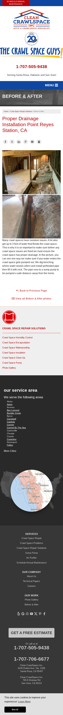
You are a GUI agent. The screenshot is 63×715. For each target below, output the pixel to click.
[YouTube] (31, 614)
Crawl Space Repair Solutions (24, 328)
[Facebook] (44, 614)
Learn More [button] (24, 701)
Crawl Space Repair (32, 538)
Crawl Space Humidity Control (17, 337)
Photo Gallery (9, 367)
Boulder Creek (14, 413)
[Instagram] (27, 614)
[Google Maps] (23, 614)
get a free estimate (31, 633)
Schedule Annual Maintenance (16, 2)
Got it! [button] (15, 709)
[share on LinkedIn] (18, 141)
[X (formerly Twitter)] (36, 614)
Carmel (10, 424)
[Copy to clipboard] (39, 141)
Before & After (32, 604)
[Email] (32, 141)
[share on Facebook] (5, 141)
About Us (31, 576)
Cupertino (11, 439)
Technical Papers (31, 581)
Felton (10, 445)
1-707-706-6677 (31, 659)
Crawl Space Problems (31, 543)
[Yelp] (18, 614)
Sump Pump (31, 553)
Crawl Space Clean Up (13, 357)
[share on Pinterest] (25, 141)
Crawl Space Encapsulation (16, 342)
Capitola (11, 422)
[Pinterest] (40, 614)
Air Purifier (31, 557)
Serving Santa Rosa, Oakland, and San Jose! (31, 75)
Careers (32, 586)
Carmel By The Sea (16, 427)
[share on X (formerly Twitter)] (12, 141)
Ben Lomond (13, 410)
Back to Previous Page (33, 290)
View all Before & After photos (33, 298)
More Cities (10, 451)
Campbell (11, 419)
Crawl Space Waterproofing (16, 347)
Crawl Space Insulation (13, 352)
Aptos (9, 404)
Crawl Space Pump (12, 362)
